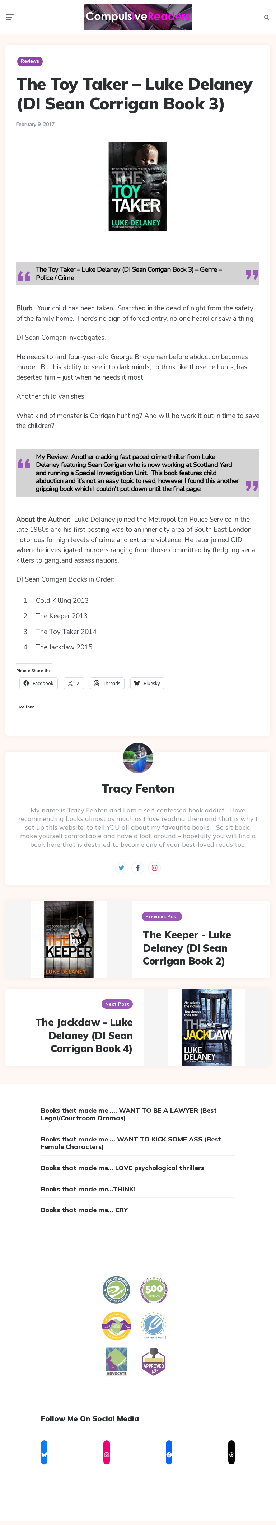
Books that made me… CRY (84, 1210)
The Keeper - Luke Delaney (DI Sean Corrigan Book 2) (187, 947)
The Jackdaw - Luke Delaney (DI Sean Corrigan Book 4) (84, 1035)
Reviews (30, 61)
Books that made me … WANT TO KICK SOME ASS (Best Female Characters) (131, 1143)
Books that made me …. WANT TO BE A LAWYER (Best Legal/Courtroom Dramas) (129, 1114)
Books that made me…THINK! (88, 1189)
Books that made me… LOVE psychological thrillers (122, 1168)
